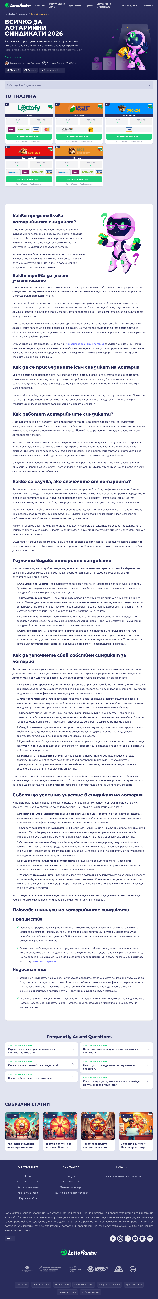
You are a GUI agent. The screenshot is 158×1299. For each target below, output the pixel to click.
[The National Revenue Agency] (26, 1273)
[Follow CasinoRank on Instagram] (119, 1243)
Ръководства (129, 5)
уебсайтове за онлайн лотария (85, 343)
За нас (27, 1180)
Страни (89, 5)
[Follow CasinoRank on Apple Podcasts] (149, 1243)
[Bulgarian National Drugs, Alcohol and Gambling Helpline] (49, 1273)
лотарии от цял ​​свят (45, 961)
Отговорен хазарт (70, 1191)
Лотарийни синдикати (104, 5)
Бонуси (70, 1180)
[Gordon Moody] (97, 1273)
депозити (75, 5)
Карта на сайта (28, 1202)
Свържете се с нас (27, 1186)
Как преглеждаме (27, 1191)
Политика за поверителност (70, 1197)
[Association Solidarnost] (74, 1273)
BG (8, 1242)
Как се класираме (27, 1197)
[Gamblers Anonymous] (118, 1273)
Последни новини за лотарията (121, 1180)
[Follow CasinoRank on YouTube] (134, 1243)
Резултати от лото (57, 5)
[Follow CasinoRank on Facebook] (112, 1243)
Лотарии (40, 5)
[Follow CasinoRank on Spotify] (141, 1243)
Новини (148, 5)
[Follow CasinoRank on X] (126, 1243)
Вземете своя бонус (29, 136)
